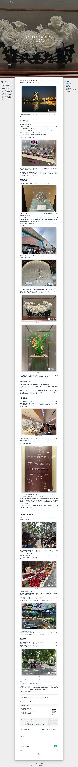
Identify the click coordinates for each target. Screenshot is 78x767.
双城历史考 (68, 85)
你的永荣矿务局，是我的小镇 (28, 709)
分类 (59, 2)
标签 (63, 2)
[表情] (23, 746)
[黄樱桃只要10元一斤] (39, 574)
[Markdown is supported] (22, 746)
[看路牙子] (39, 662)
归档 (55, 2)
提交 (55, 746)
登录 (51, 746)
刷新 (39, 753)
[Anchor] (19, 121)
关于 (67, 2)
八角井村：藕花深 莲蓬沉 (27, 708)
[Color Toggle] (71, 2)
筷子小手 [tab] (5, 82)
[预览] (28, 746)
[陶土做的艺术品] (39, 308)
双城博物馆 (68, 88)
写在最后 (68, 91)
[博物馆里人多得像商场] (39, 422)
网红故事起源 (69, 83)
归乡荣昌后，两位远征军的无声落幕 (29, 710)
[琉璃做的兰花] (39, 348)
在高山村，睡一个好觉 (26, 712)
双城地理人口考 (69, 86)
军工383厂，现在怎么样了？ (27, 713)
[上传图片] (27, 746)
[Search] (69, 2)
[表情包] (25, 746)
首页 (51, 2)
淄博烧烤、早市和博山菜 (71, 89)
